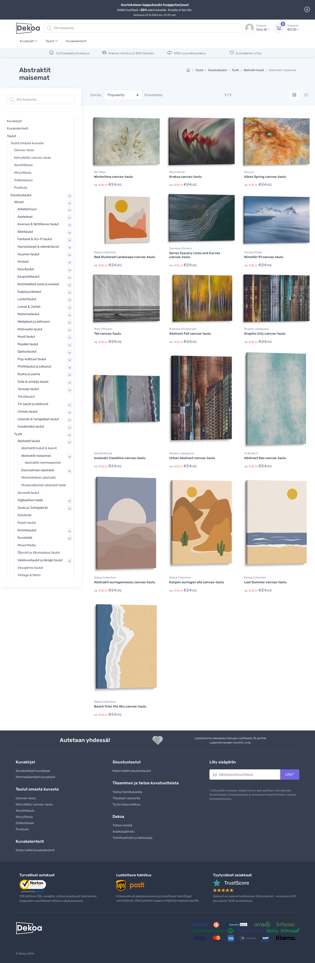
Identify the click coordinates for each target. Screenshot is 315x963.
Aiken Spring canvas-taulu (265, 177)
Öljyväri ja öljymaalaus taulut (39, 553)
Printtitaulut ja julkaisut (34, 366)
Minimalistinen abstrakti (38, 478)
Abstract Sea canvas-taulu (265, 458)
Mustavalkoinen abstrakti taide (43, 485)
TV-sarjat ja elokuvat (33, 404)
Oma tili (261, 28)
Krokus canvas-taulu (185, 177)
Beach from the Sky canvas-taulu (120, 706)
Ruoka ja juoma (29, 374)
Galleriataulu (23, 180)
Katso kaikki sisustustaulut (132, 771)
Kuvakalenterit (76, 41)
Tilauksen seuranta (126, 798)
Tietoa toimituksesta (127, 792)
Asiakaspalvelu (123, 832)
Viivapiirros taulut (30, 568)
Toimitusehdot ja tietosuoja (132, 838)
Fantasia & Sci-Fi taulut (35, 239)
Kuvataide (25, 538)
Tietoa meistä (122, 825)
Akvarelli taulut (28, 493)
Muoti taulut (26, 337)
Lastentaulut (27, 299)
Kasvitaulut (26, 269)
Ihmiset (23, 262)
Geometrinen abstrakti (37, 470)
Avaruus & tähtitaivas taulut (38, 224)
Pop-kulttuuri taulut (32, 359)
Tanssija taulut (28, 389)
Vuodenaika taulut (31, 426)
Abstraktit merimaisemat (43, 463)
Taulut (50, 41)
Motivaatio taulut (30, 329)
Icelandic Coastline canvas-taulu (120, 458)
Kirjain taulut (27, 523)
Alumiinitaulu (23, 165)
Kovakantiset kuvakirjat (33, 771)
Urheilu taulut (27, 412)
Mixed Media (27, 545)
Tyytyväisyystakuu (126, 804)
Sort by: (96, 95)
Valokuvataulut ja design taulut (40, 560)
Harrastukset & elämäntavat (38, 247)
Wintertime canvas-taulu (113, 177)
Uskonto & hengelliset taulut (38, 419)
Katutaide (25, 515)
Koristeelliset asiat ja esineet (38, 284)
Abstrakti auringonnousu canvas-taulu (124, 582)
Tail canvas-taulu (107, 334)
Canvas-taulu (24, 150)
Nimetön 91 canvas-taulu (263, 257)
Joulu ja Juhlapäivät (33, 508)
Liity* (289, 774)
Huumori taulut (28, 254)
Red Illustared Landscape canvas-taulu (124, 257)
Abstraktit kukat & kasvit (39, 448)
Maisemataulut (28, 314)
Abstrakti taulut (254, 70)
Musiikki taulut (28, 344)
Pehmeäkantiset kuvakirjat (35, 777)
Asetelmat (25, 217)
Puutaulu (20, 188)
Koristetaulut (27, 530)
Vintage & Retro (29, 575)
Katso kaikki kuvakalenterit (35, 850)
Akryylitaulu (22, 173)
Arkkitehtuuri (27, 209)
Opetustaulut (27, 352)
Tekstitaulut (26, 397)
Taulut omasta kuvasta (27, 143)
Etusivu (188, 70)
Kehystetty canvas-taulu (32, 158)
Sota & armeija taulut (33, 382)
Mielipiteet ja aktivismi (34, 322)
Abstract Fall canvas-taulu (190, 334)
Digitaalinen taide (30, 500)
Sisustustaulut (217, 70)
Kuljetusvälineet (29, 292)
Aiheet (19, 202)
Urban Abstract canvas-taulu (192, 458)
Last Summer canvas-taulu (265, 582)
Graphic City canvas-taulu (264, 334)
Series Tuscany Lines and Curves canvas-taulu (194, 255)
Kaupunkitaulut (28, 277)
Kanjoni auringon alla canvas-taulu (196, 582)
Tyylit (235, 70)
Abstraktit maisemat (36, 456)
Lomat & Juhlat (29, 307)
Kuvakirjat (27, 41)
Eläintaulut (25, 232)
